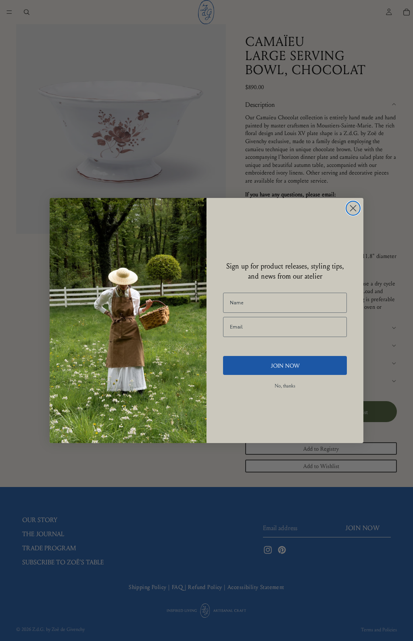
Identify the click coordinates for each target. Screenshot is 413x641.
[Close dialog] (353, 208)
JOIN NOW (285, 365)
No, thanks (285, 385)
